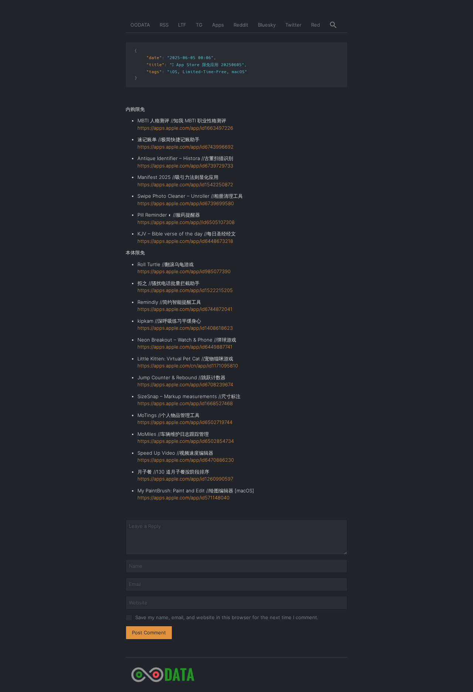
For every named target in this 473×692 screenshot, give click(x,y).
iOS (173, 71)
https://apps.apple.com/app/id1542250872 (185, 184)
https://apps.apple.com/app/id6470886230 (185, 460)
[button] (333, 25)
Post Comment (149, 632)
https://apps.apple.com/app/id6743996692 (185, 147)
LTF (182, 25)
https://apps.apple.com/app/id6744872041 (184, 309)
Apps (218, 25)
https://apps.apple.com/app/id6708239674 (185, 384)
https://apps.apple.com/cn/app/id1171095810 (187, 366)
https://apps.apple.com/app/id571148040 (183, 498)
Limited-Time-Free (205, 71)
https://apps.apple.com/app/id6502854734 (185, 441)
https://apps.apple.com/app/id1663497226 (185, 128)
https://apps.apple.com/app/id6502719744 (184, 422)
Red (315, 25)
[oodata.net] (236, 675)
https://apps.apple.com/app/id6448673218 (185, 241)
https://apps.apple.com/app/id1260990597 (185, 479)
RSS (164, 25)
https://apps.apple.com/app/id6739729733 (185, 166)
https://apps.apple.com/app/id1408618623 (185, 328)
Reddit (241, 25)
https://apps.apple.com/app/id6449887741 (184, 347)
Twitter (293, 25)
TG (199, 25)
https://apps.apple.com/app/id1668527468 (185, 403)
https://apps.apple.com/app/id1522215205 (185, 290)
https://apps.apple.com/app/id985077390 (184, 271)
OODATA (140, 25)
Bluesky (267, 25)
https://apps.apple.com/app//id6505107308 (186, 222)
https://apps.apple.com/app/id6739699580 (185, 203)
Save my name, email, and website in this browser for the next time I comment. (227, 617)
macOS (238, 71)
